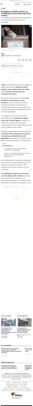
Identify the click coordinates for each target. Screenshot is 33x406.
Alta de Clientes (23, 384)
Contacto (8, 382)
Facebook (19, 60)
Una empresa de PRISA (16, 394)
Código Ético (28, 389)
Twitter (22, 60)
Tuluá (16, 187)
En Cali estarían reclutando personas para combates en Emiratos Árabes (23, 330)
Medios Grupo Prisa (16, 398)
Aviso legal (23, 386)
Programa (17, 4)
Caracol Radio (7, 4)
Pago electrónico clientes (12, 384)
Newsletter (24, 382)
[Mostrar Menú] (1, 3)
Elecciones (23, 187)
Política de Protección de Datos (11, 387)
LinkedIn (26, 60)
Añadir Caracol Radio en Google (13, 65)
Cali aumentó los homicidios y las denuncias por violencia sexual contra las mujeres (8, 331)
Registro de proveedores (13, 386)
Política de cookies (24, 387)
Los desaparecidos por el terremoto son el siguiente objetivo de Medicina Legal (9, 367)
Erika (3, 54)
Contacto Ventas (16, 382)
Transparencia (19, 389)
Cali (3, 8)
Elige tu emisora (27, 4)
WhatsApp (30, 60)
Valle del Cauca (7, 187)
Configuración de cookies (8, 389)
